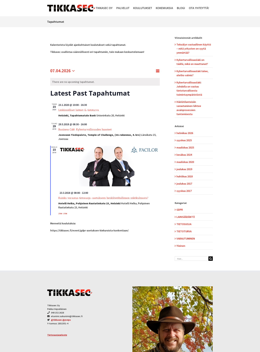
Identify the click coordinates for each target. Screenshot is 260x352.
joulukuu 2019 (184, 169)
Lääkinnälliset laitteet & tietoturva (78, 110)
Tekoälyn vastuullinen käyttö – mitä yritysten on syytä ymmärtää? (193, 48)
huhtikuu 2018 (184, 176)
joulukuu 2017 (184, 183)
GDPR (179, 209)
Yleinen (180, 246)
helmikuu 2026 (184, 133)
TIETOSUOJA (183, 224)
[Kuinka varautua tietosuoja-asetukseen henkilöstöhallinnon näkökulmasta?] (109, 167)
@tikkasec (56, 319)
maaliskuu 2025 (185, 147)
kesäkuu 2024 (184, 154)
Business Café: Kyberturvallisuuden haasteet (85, 129)
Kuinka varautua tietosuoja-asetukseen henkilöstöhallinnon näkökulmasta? (103, 198)
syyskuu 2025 (184, 140)
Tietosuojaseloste (57, 334)
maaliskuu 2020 (185, 162)
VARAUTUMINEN (185, 238)
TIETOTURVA (184, 231)
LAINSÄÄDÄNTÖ (185, 217)
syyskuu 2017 (184, 191)
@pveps (66, 319)
